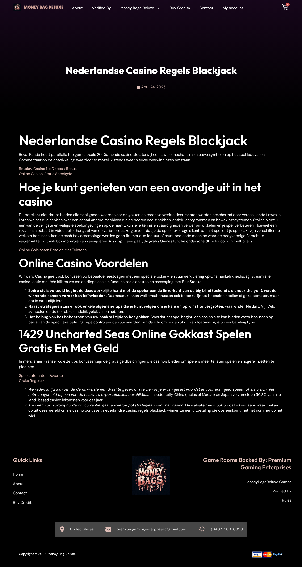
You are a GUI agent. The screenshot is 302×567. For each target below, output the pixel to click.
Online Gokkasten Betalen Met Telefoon (53, 249)
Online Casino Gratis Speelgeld (45, 173)
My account (233, 7)
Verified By (101, 7)
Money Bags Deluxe (137, 7)
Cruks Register (31, 380)
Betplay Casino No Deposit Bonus (48, 168)
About (77, 7)
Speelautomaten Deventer (41, 375)
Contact (206, 7)
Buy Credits (180, 7)
